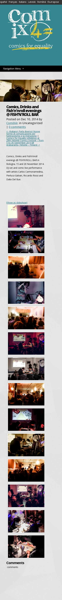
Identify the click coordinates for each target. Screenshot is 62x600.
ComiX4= (12, 123)
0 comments (17, 127)
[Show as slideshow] (16, 202)
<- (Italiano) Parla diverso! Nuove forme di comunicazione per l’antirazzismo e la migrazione (23, 133)
